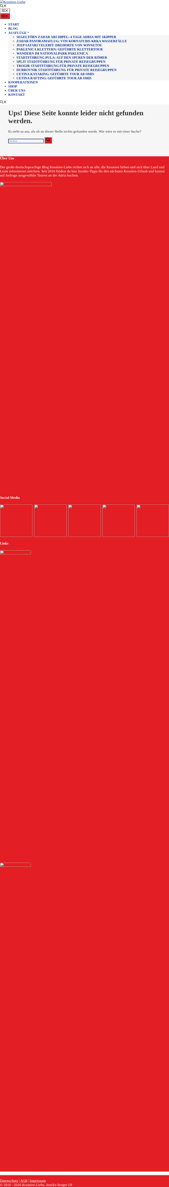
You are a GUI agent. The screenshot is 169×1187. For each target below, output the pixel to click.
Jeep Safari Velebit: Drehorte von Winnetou (59, 45)
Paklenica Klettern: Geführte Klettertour (59, 49)
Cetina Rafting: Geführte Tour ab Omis (54, 78)
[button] (3, 6)
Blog (13, 28)
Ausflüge (17, 33)
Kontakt (16, 94)
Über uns (16, 90)
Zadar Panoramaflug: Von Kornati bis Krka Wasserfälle (71, 41)
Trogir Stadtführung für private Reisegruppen (62, 66)
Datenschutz (9, 1181)
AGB (23, 1181)
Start (13, 24)
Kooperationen (23, 82)
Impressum (38, 1181)
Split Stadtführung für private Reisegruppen (61, 61)
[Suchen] (48, 140)
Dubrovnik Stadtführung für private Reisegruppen (66, 70)
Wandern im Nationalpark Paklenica (52, 53)
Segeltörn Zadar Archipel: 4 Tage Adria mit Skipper (66, 37)
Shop (12, 86)
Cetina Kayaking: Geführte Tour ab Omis (55, 74)
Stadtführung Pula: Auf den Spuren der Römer (61, 57)
